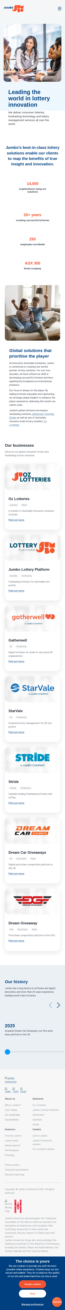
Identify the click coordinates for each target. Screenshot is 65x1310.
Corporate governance (17, 1169)
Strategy (9, 1155)
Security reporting (14, 1174)
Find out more (16, 661)
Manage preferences (32, 1304)
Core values (11, 1110)
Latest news (11, 1140)
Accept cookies (32, 1284)
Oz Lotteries (39, 1105)
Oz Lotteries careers (43, 1149)
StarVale (49, 414)
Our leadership (12, 1114)
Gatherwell (38, 414)
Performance (12, 1150)
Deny (32, 1293)
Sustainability (12, 1119)
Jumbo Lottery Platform (45, 1110)
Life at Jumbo (39, 1135)
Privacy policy (12, 1164)
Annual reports (12, 1145)
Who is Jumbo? (13, 1105)
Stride (12, 417)
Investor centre (13, 1135)
